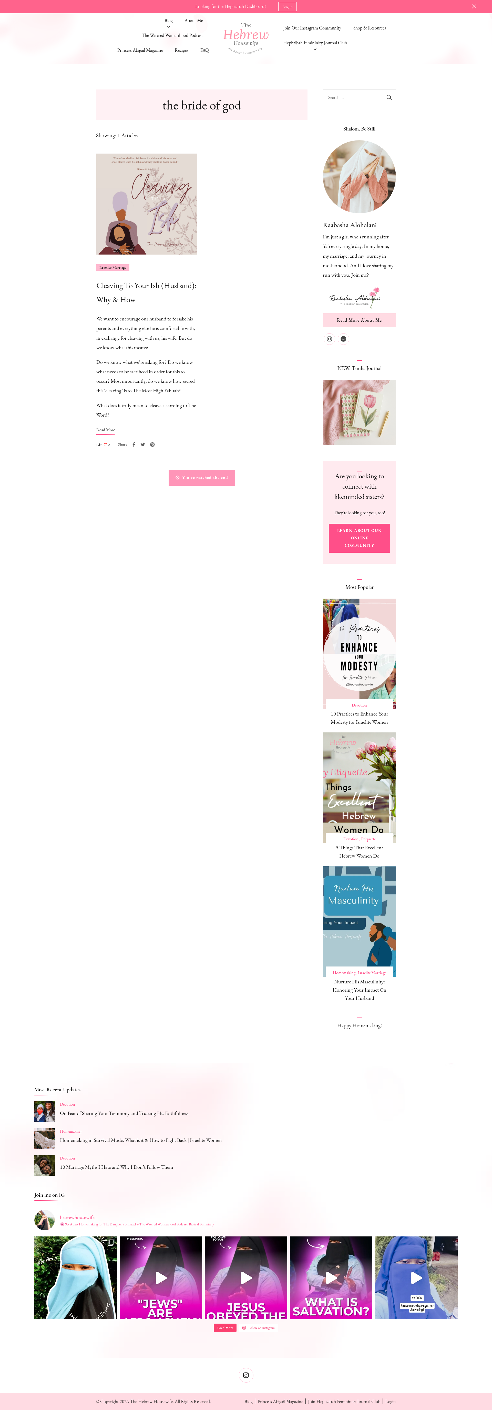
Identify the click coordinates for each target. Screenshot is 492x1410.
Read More (105, 429)
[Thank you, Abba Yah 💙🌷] (331, 1277)
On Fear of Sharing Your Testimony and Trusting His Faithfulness (124, 1113)
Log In (287, 6)
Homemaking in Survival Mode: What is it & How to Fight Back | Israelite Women (141, 1140)
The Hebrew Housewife (151, 1401)
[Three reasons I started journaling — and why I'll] (416, 1277)
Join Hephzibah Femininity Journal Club (344, 1401)
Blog (169, 20)
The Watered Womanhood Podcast (172, 35)
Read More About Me (359, 320)
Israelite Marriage (112, 267)
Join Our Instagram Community (312, 28)
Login (390, 1401)
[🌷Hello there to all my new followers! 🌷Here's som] (75, 1277)
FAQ (204, 50)
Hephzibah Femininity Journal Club (315, 43)
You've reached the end (205, 477)
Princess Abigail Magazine (140, 50)
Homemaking (344, 972)
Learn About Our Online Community (359, 538)
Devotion (359, 705)
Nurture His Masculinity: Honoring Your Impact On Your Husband (359, 989)
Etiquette (368, 839)
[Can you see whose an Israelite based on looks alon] (161, 1277)
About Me (193, 20)
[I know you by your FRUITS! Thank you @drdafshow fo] (246, 1277)
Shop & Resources (369, 28)
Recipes (181, 50)
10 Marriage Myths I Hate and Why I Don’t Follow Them (116, 1167)
